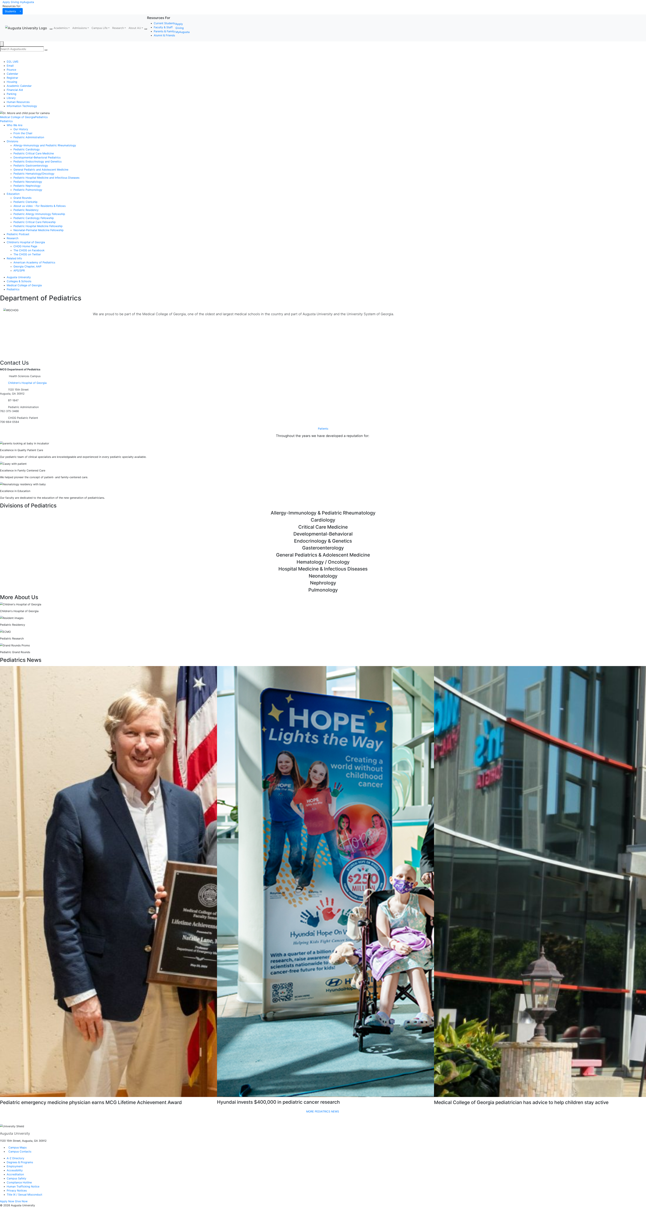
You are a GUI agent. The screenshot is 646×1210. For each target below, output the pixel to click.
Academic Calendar (19, 85)
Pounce (11, 69)
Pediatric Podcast (18, 234)
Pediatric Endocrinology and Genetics (37, 161)
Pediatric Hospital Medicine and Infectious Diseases (46, 177)
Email (10, 65)
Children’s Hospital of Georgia (26, 242)
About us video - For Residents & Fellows (39, 206)
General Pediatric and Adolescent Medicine (40, 169)
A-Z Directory (15, 1158)
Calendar (12, 73)
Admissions (79, 28)
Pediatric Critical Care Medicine (33, 153)
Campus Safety (16, 1178)
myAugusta (27, 2)
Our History (20, 129)
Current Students (164, 23)
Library (11, 98)
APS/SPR (19, 270)
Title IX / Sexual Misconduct (24, 1194)
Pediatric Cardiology (26, 149)
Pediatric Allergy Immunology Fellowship (39, 214)
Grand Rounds (22, 197)
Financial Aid (15, 89)
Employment (15, 1166)
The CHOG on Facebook (29, 250)
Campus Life (99, 28)
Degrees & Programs (20, 1162)
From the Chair (22, 133)
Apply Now (7, 1201)
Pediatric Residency (26, 210)
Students (10, 11)
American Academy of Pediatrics (34, 262)
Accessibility (15, 1170)
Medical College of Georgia (17, 117)
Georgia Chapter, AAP (27, 266)
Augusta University (19, 277)
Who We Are (14, 125)
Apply (6, 2)
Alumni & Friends (164, 35)
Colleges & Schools (19, 281)
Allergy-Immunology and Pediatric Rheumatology (44, 145)
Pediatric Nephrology (27, 185)
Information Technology (22, 106)
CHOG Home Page (25, 246)
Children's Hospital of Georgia (27, 382)
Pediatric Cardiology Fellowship (33, 218)
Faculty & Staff (163, 27)
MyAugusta (182, 32)
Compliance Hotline (19, 1182)
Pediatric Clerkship (25, 202)
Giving (15, 2)
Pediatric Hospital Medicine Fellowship (38, 226)
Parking (11, 94)
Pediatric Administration (28, 137)
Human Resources (18, 102)
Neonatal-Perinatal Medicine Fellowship (38, 230)
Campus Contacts (19, 1151)
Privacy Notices (17, 1190)
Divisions (12, 141)
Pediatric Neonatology (27, 181)
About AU (135, 28)
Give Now (21, 1201)
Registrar (12, 77)
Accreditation (15, 1174)
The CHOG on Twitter (27, 254)
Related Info (14, 258)
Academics (61, 28)
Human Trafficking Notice (23, 1186)
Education (13, 193)
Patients (323, 428)
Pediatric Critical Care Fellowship (34, 222)
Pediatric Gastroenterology (30, 165)
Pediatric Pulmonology (27, 189)
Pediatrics (41, 117)
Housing (12, 81)
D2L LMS (12, 61)
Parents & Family (164, 31)
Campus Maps (17, 1147)
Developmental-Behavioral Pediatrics (37, 157)
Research (118, 28)
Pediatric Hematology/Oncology (33, 173)
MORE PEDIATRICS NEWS (323, 1111)
